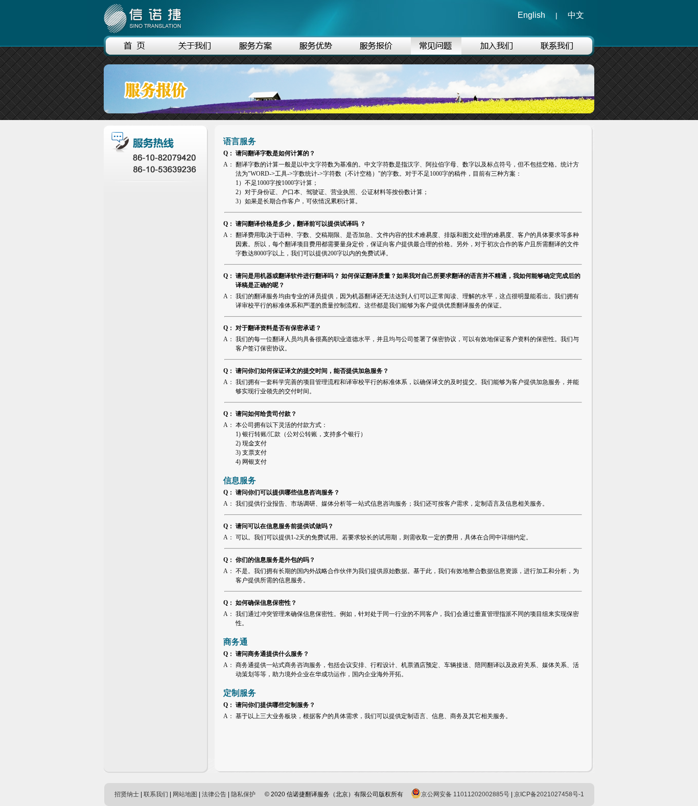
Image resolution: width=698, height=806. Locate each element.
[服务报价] (376, 52)
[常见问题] (436, 52)
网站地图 (185, 794)
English (531, 15)
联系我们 (156, 794)
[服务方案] (255, 52)
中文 (576, 15)
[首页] (134, 52)
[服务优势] (315, 52)
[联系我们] (556, 52)
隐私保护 (243, 794)
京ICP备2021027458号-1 (549, 794)
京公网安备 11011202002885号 (465, 794)
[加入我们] (496, 52)
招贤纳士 (126, 794)
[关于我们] (195, 52)
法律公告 (214, 794)
